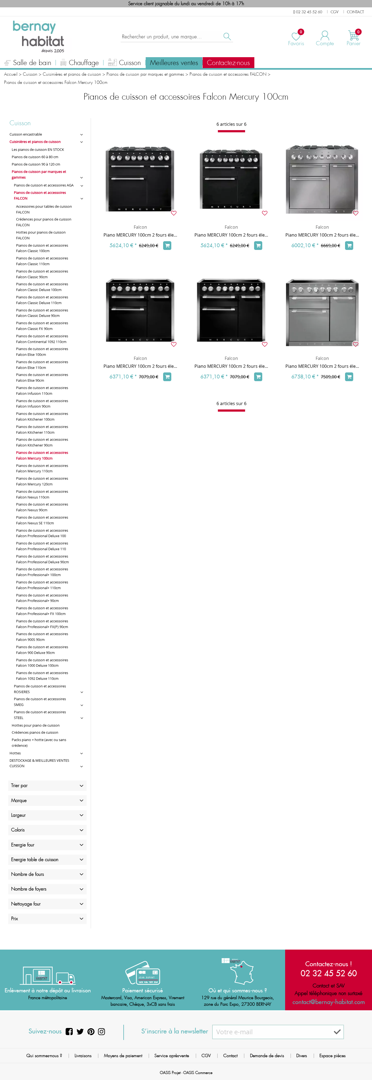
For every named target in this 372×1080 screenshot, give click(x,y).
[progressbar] (231, 131)
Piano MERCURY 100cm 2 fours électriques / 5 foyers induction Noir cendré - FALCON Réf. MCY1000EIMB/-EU (231, 366)
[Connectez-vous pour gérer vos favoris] (174, 213)
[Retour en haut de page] (361, 1063)
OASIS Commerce (197, 1072)
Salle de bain (32, 63)
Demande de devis (267, 1055)
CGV (206, 1055)
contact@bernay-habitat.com (328, 1002)
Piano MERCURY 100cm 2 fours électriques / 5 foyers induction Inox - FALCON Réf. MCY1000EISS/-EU (322, 366)
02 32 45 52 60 (329, 973)
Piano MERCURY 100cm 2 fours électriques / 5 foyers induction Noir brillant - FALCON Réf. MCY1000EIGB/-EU (140, 366)
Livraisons (83, 1055)
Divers (301, 1055)
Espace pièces (332, 1055)
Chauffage (84, 63)
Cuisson (130, 63)
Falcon (140, 227)
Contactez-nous (228, 63)
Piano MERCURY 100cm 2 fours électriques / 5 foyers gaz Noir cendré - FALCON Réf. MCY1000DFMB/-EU (140, 235)
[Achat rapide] (167, 245)
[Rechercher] (226, 36)
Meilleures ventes (174, 63)
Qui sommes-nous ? (44, 1055)
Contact (230, 1055)
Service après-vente (171, 1055)
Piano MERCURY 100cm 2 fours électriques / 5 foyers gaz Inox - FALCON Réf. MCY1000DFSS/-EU (322, 235)
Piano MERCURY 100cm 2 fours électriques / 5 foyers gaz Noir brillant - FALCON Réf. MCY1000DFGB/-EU (231, 235)
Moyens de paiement (123, 1055)
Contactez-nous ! (328, 964)
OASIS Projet (170, 1072)
